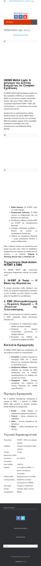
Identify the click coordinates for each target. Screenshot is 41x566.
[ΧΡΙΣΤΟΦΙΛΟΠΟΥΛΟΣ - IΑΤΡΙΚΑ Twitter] (23, 518)
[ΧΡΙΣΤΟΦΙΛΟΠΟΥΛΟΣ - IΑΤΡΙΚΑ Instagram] (20, 17)
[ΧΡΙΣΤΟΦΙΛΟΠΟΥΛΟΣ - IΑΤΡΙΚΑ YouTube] (25, 17)
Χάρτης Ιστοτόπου (9, 507)
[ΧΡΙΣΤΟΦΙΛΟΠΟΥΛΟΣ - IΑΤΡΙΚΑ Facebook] (16, 17)
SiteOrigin (19, 561)
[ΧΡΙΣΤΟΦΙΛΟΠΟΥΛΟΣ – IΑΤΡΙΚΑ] (20, 4)
